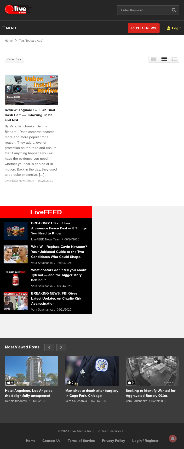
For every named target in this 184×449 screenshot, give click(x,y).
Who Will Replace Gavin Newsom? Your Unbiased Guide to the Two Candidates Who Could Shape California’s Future (59, 252)
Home (30, 441)
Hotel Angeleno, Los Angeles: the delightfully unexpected (29, 393)
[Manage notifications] (173, 438)
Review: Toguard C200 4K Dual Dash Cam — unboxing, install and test (30, 115)
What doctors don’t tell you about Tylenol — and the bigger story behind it (58, 275)
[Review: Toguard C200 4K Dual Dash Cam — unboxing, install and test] (31, 90)
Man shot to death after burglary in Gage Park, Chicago (91, 393)
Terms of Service (81, 441)
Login (176, 28)
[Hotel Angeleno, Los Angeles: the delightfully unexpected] (31, 371)
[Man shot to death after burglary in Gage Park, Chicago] (92, 371)
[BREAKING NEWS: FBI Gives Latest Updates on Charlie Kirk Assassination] (16, 301)
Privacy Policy (113, 441)
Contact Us (51, 441)
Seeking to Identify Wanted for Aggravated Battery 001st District (150, 393)
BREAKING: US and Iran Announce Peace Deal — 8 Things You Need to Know (59, 228)
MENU (11, 28)
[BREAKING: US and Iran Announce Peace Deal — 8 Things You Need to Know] (16, 231)
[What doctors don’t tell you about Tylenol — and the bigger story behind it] (16, 278)
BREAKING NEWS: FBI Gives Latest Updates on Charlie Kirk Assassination (56, 298)
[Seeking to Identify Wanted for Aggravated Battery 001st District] (152, 371)
